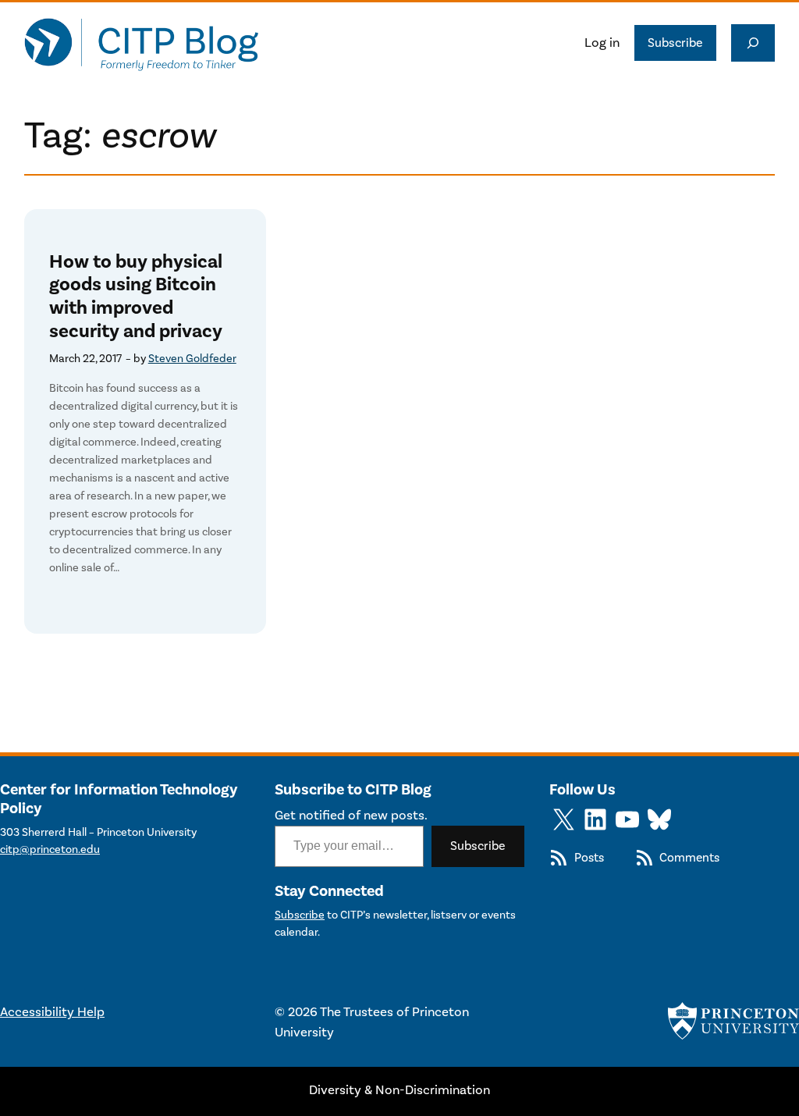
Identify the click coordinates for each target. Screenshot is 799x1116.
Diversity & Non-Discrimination (399, 1090)
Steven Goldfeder (192, 358)
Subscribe (675, 43)
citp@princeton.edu (50, 849)
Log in (602, 43)
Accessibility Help (52, 1012)
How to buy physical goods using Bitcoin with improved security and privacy (135, 297)
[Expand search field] (753, 43)
